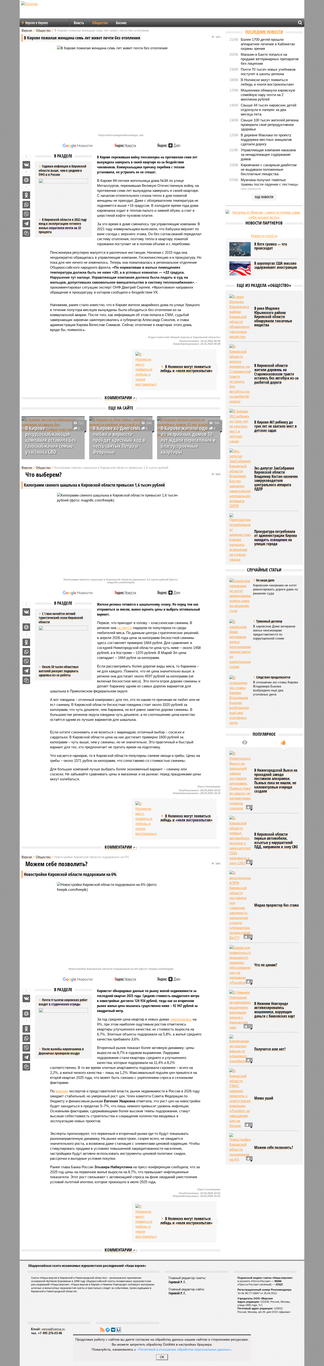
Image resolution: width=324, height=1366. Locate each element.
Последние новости (264, 32)
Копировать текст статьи (26, 233)
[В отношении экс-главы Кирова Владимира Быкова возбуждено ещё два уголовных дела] (240, 700)
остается (124, 628)
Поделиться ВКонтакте (26, 165)
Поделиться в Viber (26, 214)
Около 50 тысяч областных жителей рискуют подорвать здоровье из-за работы (59, 670)
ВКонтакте (113, 1329)
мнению (62, 1091)
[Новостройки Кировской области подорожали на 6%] (240, 1147)
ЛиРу (118, 1329)
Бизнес (121, 22)
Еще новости (264, 197)
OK (162, 1357)
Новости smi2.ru (264, 236)
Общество (100, 22)
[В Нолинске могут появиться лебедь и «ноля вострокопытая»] (146, 369)
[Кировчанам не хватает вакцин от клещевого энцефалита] (240, 1049)
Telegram (107, 1329)
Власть (79, 22)
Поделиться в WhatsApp (26, 204)
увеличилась (181, 1019)
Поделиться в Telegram (26, 223)
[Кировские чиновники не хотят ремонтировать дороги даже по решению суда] (240, 595)
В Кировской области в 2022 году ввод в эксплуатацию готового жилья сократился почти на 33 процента (63, 225)
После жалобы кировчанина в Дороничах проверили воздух (61, 1051)
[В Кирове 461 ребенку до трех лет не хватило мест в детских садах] (240, 426)
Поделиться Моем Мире (26, 180)
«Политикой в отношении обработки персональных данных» (184, 1349)
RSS (102, 1329)
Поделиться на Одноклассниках (26, 195)
